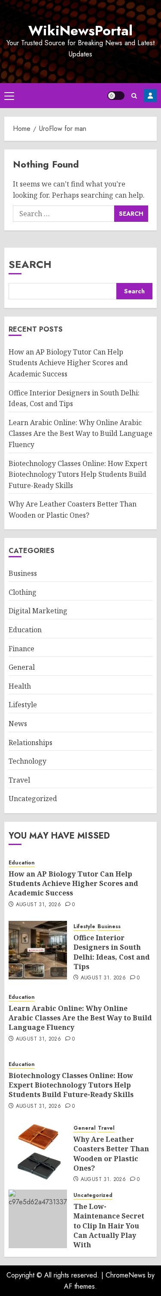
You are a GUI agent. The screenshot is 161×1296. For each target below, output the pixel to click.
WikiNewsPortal (80, 30)
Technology (27, 761)
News (18, 723)
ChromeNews (126, 1275)
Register (150, 95)
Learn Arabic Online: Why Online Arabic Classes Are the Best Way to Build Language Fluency (80, 433)
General (22, 667)
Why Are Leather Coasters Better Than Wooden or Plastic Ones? (111, 1153)
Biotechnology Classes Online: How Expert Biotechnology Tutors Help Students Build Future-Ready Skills (78, 474)
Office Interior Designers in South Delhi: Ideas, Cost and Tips (111, 952)
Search (30, 264)
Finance (21, 648)
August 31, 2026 (38, 904)
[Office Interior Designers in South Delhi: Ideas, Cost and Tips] (38, 950)
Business (23, 573)
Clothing (22, 592)
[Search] (134, 95)
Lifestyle (23, 704)
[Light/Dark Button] (116, 95)
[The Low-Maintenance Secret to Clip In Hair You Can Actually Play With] (38, 1219)
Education (25, 629)
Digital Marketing (38, 610)
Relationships (30, 742)
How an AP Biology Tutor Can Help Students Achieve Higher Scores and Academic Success (68, 363)
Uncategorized (33, 798)
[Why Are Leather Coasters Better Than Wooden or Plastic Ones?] (38, 1151)
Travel (19, 780)
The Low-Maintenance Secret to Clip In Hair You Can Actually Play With (108, 1226)
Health (20, 686)
